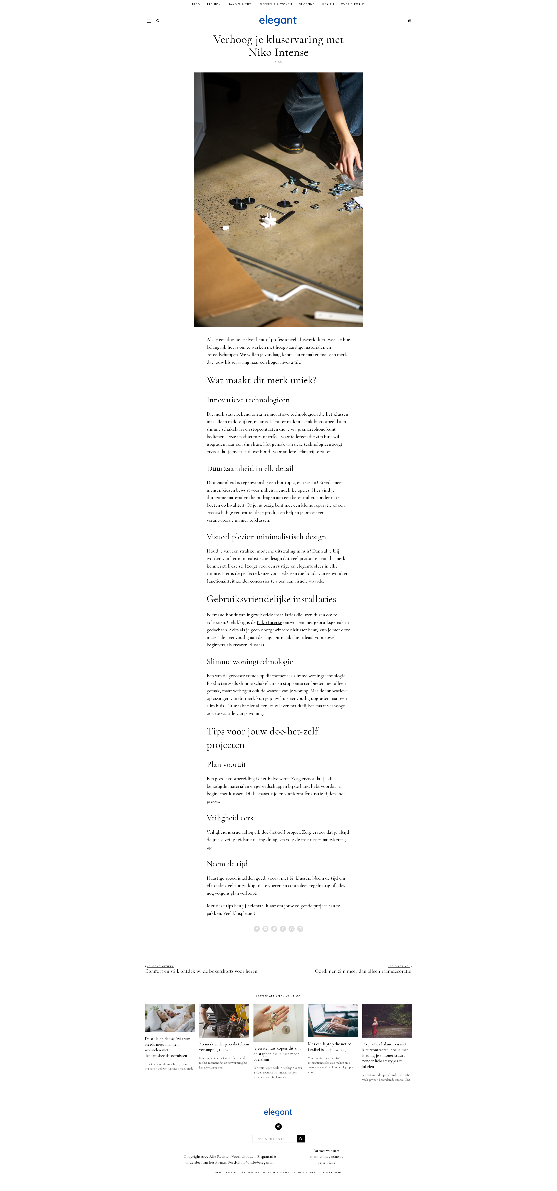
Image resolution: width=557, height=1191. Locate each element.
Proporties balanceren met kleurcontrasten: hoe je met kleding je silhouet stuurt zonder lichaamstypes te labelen (385, 1055)
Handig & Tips (240, 4)
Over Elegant (353, 4)
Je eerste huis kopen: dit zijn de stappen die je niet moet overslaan (277, 1054)
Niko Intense (269, 622)
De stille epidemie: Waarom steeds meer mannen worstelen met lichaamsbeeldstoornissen (167, 1047)
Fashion (214, 4)
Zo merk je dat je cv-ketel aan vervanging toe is (224, 1046)
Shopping (307, 4)
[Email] (409, 20)
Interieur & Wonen (275, 4)
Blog (196, 4)
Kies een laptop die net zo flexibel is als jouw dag (329, 1046)
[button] (301, 1138)
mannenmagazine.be (326, 1156)
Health (328, 4)
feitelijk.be (326, 1162)
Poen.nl (221, 1162)
